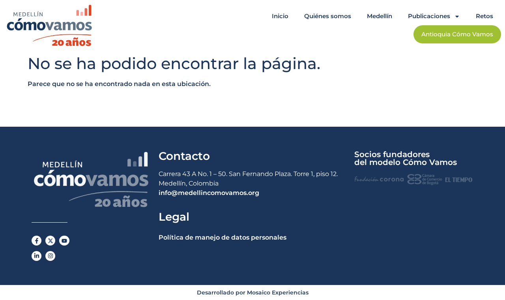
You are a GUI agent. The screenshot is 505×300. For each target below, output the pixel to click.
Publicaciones (429, 16)
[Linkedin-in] (36, 256)
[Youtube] (64, 241)
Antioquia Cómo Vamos (457, 34)
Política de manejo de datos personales (222, 237)
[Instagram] (50, 256)
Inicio (280, 16)
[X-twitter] (50, 241)
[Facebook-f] (36, 241)
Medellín (379, 16)
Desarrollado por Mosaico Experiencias (253, 292)
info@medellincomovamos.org (209, 193)
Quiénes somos (327, 16)
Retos (484, 16)
